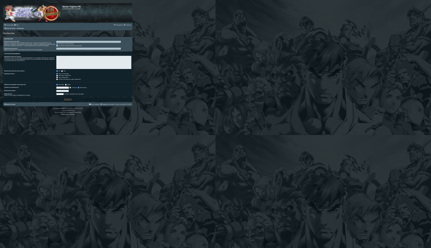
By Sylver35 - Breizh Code (74, 112)
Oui (59, 71)
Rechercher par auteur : (11, 48)
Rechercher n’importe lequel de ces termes (70, 45)
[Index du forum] (33, 13)
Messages (61, 84)
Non (64, 71)
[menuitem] (16, 25)
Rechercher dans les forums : (13, 56)
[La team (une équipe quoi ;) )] (94, 61)
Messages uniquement (64, 75)
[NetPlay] (94, 65)
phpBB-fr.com (70, 110)
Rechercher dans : (9, 73)
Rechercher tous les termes (66, 43)
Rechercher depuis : (10, 90)
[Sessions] (94, 63)
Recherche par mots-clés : (12, 41)
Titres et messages (63, 73)
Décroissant (83, 87)
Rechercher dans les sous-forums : (14, 71)
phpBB (62, 108)
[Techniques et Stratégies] (94, 60)
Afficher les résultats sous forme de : (15, 84)
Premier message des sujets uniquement (69, 79)
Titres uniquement (63, 77)
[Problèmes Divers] (94, 58)
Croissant (74, 87)
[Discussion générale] (94, 57)
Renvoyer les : (8, 94)
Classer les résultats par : (11, 87)
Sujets (69, 84)
